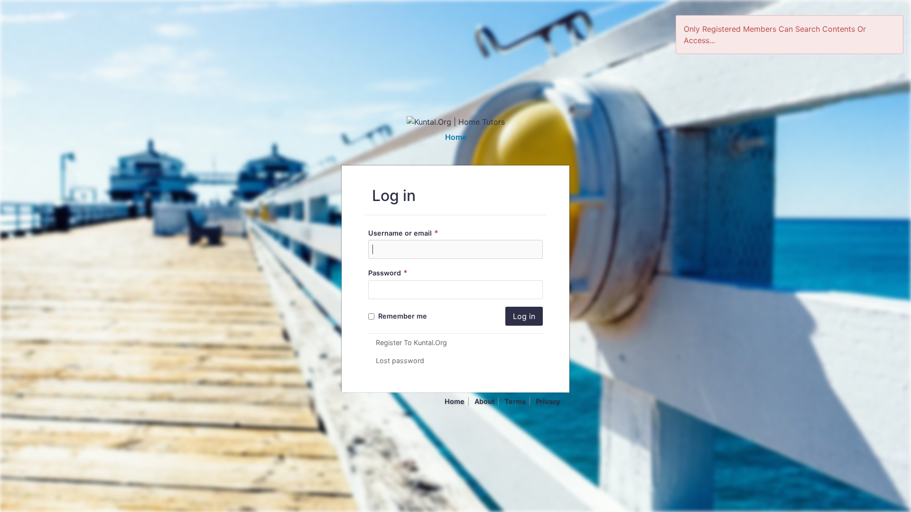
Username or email (403, 233)
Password (388, 272)
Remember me (401, 316)
